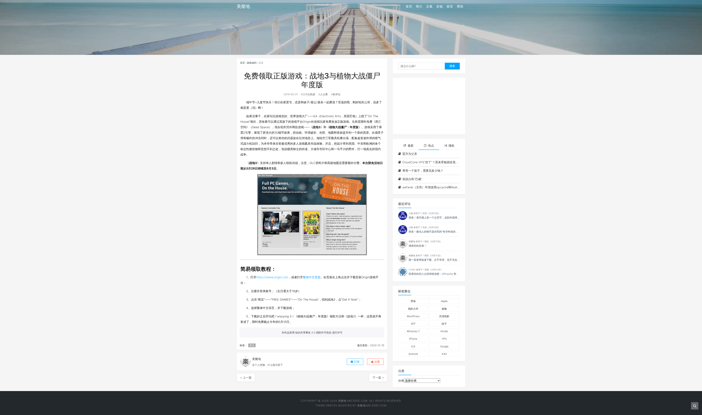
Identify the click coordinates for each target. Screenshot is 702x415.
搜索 (452, 66)
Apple (444, 301)
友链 (439, 6)
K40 (444, 353)
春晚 (444, 308)
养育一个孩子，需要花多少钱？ (422, 170)
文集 (429, 6)
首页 (409, 6)
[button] (375, 362)
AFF (413, 323)
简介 (419, 6)
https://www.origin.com (272, 277)
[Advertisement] (429, 106)
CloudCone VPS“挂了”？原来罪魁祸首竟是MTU (431, 162)
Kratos (331, 405)
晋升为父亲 (409, 154)
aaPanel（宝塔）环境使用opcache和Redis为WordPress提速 (431, 187)
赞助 (460, 6)
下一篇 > (378, 377)
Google (444, 346)
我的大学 (413, 308)
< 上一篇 (246, 377)
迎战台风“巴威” (412, 179)
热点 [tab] (431, 145)
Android (413, 353)
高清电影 (444, 316)
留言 (450, 6)
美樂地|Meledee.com (371, 405)
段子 (444, 323)
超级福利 (251, 62)
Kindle (444, 331)
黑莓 (413, 301)
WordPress (413, 316)
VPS (444, 338)
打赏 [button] (356, 361)
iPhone (413, 338)
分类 (401, 380)
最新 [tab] (411, 145)
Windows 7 (413, 331)
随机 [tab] (451, 145)
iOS (413, 346)
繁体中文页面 (311, 277)
